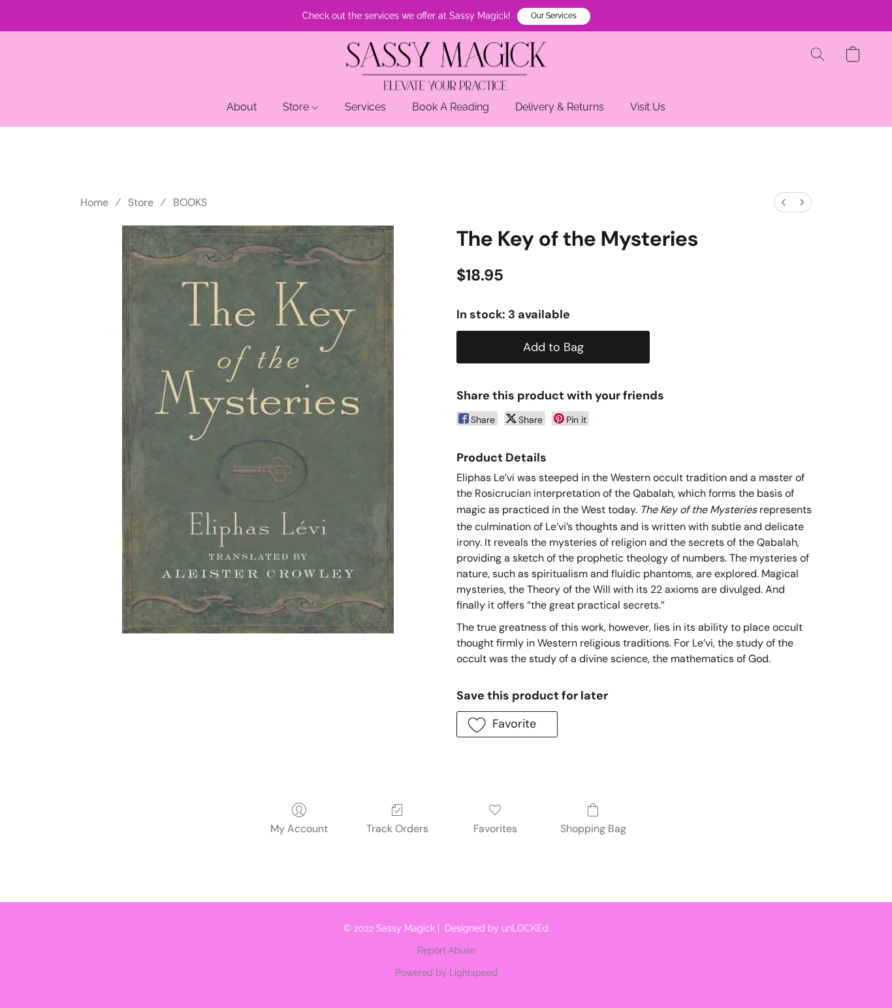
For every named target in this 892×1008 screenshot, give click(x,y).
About (242, 107)
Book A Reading (450, 107)
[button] (553, 16)
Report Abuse (446, 950)
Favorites (495, 828)
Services (365, 107)
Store (297, 107)
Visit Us (647, 107)
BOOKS (190, 202)
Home (94, 202)
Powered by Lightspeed (446, 972)
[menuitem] (783, 202)
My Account (299, 828)
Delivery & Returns (559, 107)
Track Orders (397, 828)
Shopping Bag (593, 828)
